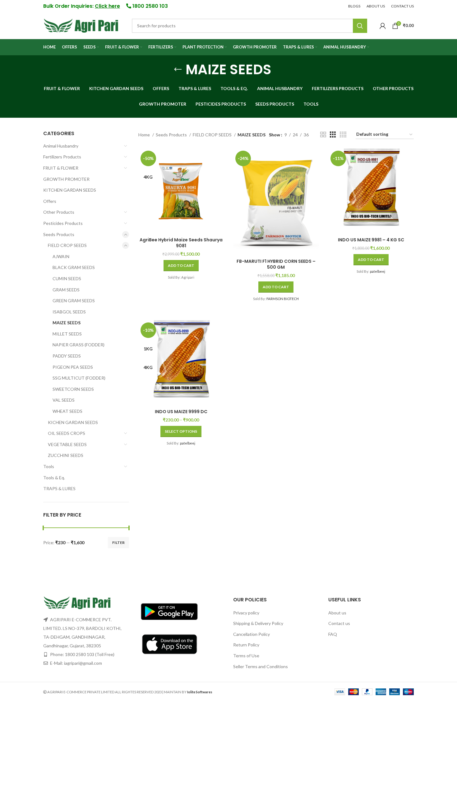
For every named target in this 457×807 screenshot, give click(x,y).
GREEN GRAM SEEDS (74, 300)
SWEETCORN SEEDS (73, 389)
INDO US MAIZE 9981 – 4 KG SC (371, 240)
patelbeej (377, 271)
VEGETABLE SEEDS (67, 444)
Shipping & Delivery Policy (258, 623)
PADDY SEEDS (67, 355)
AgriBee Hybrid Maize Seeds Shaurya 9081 (181, 243)
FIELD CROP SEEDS (67, 245)
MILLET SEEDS (67, 333)
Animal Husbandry (60, 145)
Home (144, 134)
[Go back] (178, 69)
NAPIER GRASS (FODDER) (78, 344)
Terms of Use (246, 655)
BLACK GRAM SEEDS (74, 267)
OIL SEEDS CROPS (66, 433)
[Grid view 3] (333, 135)
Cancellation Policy (251, 634)
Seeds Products (58, 234)
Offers (49, 201)
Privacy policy (246, 612)
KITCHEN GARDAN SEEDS (69, 190)
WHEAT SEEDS (67, 411)
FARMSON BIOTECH (282, 299)
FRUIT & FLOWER (60, 168)
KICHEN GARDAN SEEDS (73, 422)
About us (337, 612)
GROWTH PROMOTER (66, 179)
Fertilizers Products (62, 156)
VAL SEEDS (64, 400)
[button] (181, 265)
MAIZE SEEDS (67, 322)
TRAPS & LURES (59, 488)
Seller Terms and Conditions (260, 666)
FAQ (332, 634)
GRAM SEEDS (66, 289)
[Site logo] (81, 25)
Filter (118, 542)
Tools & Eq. (54, 477)
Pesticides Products (63, 223)
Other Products (58, 212)
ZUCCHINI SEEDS (65, 455)
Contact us (339, 623)
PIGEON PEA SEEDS (73, 367)
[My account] (382, 26)
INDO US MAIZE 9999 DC (181, 411)
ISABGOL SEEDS (69, 311)
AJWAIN (61, 256)
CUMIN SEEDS (67, 278)
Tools (48, 466)
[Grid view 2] (323, 135)
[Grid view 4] (343, 135)
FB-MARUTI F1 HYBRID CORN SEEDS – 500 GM (276, 264)
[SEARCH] (360, 26)
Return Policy (246, 644)
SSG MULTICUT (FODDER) (79, 378)
